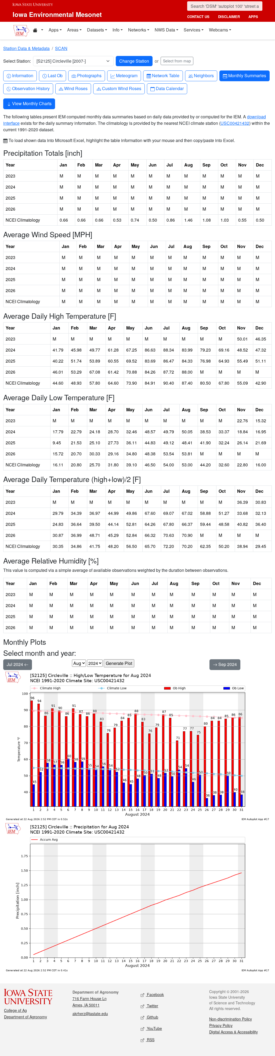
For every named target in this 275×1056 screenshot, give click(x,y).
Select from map (177, 60)
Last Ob (55, 75)
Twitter (152, 1005)
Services (192, 30)
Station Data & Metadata (26, 48)
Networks (137, 30)
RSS (150, 1039)
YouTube (154, 1028)
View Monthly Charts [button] (31, 103)
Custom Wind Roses (121, 88)
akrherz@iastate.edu (90, 1013)
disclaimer (229, 16)
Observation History (31, 88)
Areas (72, 30)
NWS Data (165, 30)
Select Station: (17, 61)
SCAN (61, 48)
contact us (198, 16)
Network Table (165, 75)
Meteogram (127, 75)
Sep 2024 (227, 664)
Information (22, 75)
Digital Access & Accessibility (233, 1031)
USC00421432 (234, 123)
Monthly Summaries (247, 75)
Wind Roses (76, 88)
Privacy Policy (221, 1025)
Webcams (218, 30)
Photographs (89, 75)
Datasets (95, 30)
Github (152, 1017)
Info (116, 30)
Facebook (155, 994)
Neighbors (204, 75)
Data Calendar (169, 88)
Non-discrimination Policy (230, 1019)
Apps (54, 30)
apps (253, 16)
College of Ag (15, 1010)
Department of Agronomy (25, 1016)
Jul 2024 (15, 664)
